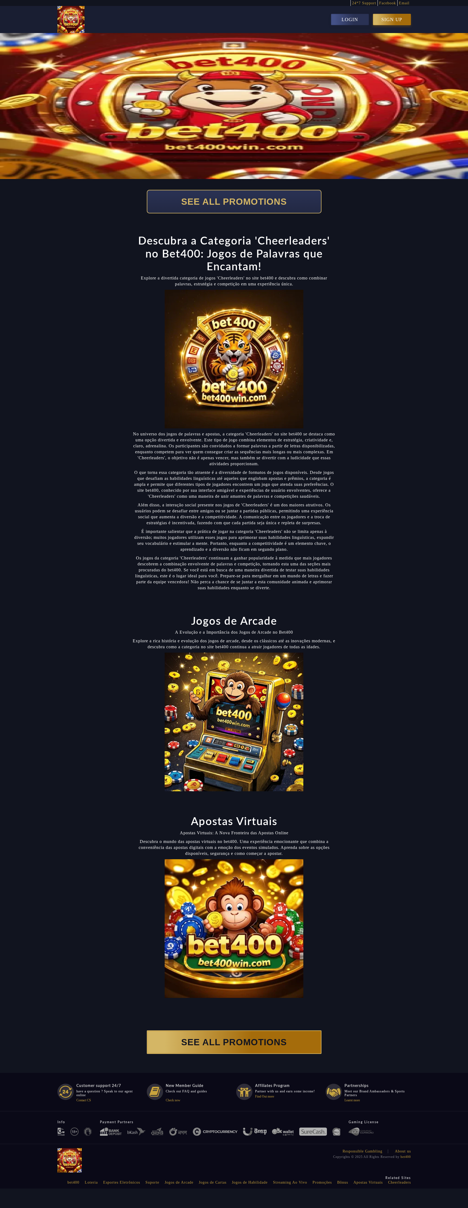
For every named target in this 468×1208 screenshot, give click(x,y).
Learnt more (352, 1100)
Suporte (152, 1182)
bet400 (406, 1157)
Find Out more (264, 1096)
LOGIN (350, 19)
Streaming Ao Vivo (290, 1182)
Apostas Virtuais (368, 1182)
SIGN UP (391, 19)
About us (403, 1151)
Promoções (322, 1182)
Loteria (91, 1182)
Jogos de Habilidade (250, 1182)
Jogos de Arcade (179, 1182)
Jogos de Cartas (212, 1182)
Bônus (342, 1182)
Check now (173, 1100)
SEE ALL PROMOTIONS (234, 202)
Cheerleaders (399, 1182)
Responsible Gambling (362, 1151)
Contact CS (83, 1100)
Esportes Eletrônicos (121, 1182)
